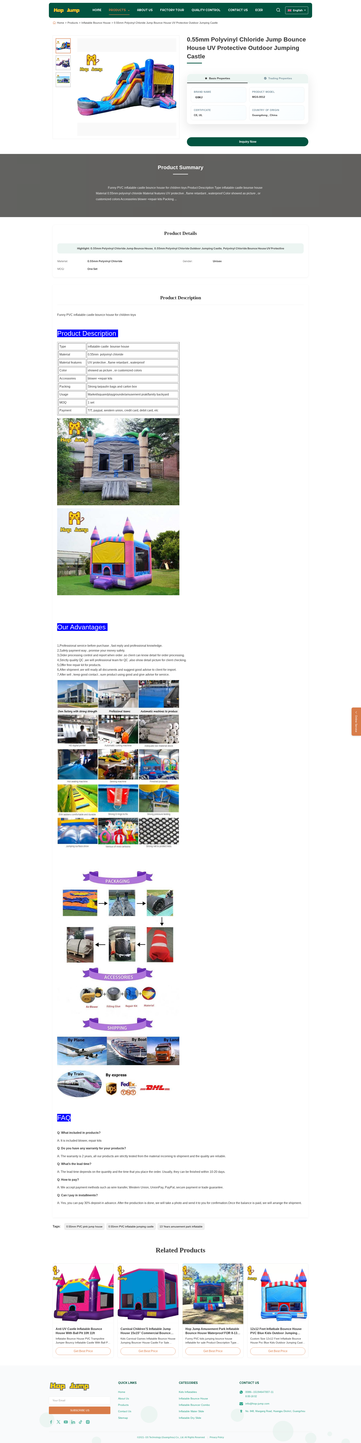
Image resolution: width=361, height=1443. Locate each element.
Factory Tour (172, 10)
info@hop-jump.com (257, 1403)
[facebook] (51, 1422)
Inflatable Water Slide (191, 1411)
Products (118, 10)
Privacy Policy (217, 1437)
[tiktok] (80, 1422)
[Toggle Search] (278, 10)
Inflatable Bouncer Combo (194, 1404)
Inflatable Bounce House (96, 22)
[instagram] (88, 1422)
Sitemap (123, 1417)
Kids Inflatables (188, 1391)
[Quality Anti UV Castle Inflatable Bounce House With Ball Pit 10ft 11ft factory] (83, 1293)
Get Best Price (83, 1351)
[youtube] (66, 1422)
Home (97, 10)
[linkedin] (73, 1422)
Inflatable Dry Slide (190, 1417)
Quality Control (206, 10)
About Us (145, 10)
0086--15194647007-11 (259, 1391)
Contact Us (238, 10)
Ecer (259, 10)
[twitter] (58, 1422)
